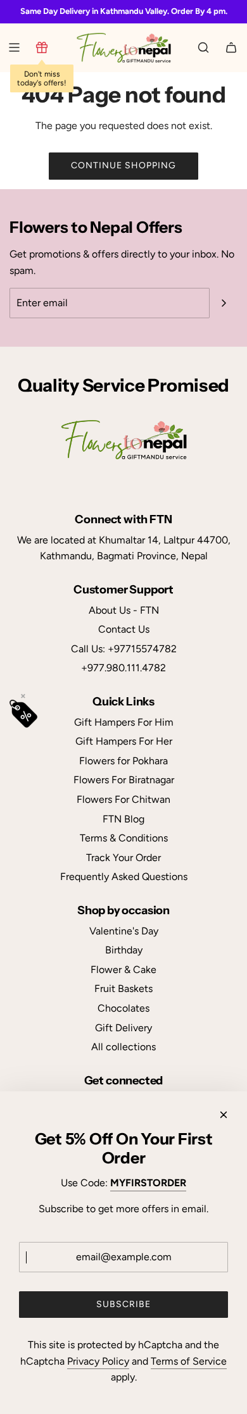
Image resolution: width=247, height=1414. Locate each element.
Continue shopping (123, 165)
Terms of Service (189, 1361)
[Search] (203, 47)
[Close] (224, 1115)
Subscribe (123, 1304)
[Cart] (231, 47)
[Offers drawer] (42, 47)
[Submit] (224, 303)
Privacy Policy (98, 1361)
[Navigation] (14, 47)
